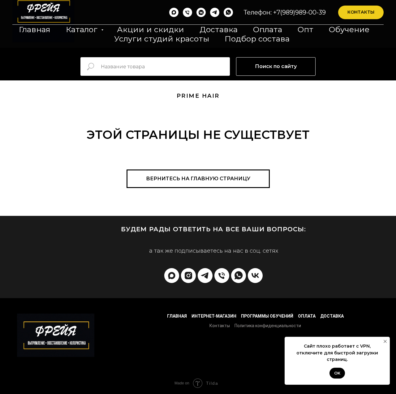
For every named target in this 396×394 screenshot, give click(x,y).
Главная (34, 29)
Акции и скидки (150, 29)
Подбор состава (257, 38)
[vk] (255, 275)
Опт (305, 29)
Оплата (267, 29)
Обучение (349, 29)
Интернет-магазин (214, 316)
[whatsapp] (228, 12)
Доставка (219, 29)
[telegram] (205, 275)
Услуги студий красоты (161, 38)
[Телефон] (187, 12)
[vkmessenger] (201, 12)
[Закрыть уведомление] (385, 341)
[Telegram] (214, 12)
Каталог (83, 29)
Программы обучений (267, 316)
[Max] (174, 12)
